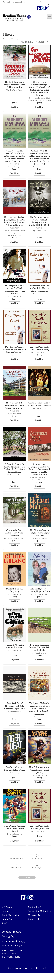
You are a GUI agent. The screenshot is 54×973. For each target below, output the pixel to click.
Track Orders (17, 867)
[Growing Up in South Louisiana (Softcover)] (39, 327)
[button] (50, 3)
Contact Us (34, 915)
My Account (37, 858)
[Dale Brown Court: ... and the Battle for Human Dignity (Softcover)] (14, 327)
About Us (7, 919)
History (14, 39)
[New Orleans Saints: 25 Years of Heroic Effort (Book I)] (39, 747)
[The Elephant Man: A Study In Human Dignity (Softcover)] (39, 510)
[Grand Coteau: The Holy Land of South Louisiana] (39, 383)
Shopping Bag (37, 867)
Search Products (16, 858)
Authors (6, 911)
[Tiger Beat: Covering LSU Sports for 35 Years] (14, 747)
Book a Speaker (36, 907)
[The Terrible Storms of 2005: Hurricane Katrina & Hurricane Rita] (14, 62)
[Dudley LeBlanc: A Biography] (14, 569)
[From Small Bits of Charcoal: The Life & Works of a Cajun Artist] (14, 683)
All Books (7, 907)
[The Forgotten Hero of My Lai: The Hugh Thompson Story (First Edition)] (14, 266)
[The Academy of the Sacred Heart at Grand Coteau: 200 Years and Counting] (14, 383)
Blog (4, 923)
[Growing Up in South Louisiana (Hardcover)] (39, 806)
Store (5, 39)
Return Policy (35, 919)
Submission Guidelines (39, 911)
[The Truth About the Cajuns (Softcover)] (14, 625)
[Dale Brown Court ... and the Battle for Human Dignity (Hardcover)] (39, 266)
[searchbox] (22, 2)
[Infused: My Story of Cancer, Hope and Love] (39, 569)
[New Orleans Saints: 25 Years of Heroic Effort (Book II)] (14, 806)
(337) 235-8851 (8, 936)
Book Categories (10, 915)
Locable (43, 968)
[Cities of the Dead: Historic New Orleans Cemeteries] (14, 510)
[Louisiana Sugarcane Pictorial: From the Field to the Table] (39, 625)
